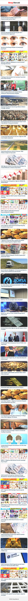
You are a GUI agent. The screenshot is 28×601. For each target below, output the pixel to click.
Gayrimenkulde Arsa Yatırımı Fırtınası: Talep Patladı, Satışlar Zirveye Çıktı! (12, 152)
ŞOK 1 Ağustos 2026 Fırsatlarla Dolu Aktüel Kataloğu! (11, 579)
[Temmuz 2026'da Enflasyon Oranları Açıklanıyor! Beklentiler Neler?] (14, 249)
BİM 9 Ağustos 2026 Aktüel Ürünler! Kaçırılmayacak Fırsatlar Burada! (14, 505)
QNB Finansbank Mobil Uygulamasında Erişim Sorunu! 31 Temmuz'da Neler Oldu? (12, 564)
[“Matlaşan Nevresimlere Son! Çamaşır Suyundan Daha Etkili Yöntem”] (14, 71)
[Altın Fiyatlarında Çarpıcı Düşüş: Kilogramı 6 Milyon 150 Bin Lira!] (14, 543)
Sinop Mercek (16, 599)
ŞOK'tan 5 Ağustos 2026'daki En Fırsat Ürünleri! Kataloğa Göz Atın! (12, 62)
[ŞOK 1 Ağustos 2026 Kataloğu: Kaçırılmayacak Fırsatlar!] (14, 484)
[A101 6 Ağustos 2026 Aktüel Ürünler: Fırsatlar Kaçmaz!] (14, 513)
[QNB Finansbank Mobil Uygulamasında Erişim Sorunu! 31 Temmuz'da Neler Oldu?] (14, 558)
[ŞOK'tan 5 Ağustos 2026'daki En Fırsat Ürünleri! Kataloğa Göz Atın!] (14, 56)
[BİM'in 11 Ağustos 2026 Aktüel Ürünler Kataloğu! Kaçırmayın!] (14, 454)
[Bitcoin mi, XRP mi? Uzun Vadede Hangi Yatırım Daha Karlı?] (14, 307)
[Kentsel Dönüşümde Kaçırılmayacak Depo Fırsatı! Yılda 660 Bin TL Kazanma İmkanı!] (14, 115)
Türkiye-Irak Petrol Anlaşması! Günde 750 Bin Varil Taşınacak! (13, 343)
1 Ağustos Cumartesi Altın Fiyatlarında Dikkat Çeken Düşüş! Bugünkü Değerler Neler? (12, 241)
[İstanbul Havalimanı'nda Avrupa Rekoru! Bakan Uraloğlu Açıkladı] (14, 100)
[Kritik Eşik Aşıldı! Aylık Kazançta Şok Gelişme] (14, 381)
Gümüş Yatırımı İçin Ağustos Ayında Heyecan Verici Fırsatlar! (14, 328)
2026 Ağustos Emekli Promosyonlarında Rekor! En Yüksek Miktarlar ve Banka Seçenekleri (13, 166)
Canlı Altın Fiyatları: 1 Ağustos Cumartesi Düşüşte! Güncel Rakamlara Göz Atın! (13, 401)
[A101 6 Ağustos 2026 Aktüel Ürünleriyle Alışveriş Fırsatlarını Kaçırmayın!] (14, 219)
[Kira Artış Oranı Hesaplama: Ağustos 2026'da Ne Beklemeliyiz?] (14, 175)
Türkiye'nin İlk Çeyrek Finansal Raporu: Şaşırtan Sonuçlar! (13, 594)
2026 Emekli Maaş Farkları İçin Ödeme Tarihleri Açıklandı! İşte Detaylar (12, 535)
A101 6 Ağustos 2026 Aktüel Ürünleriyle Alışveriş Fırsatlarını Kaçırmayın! (13, 226)
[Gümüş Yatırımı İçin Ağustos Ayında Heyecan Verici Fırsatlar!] (14, 322)
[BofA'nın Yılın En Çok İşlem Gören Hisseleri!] (14, 293)
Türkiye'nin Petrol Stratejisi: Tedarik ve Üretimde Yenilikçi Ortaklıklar (13, 431)
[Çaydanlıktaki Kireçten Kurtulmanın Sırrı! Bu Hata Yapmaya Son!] (14, 439)
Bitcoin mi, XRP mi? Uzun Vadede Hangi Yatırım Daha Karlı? (13, 313)
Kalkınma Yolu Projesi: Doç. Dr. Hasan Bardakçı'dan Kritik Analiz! (14, 358)
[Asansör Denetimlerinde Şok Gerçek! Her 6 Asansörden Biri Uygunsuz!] (14, 26)
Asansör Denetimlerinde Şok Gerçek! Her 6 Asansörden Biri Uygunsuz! (11, 33)
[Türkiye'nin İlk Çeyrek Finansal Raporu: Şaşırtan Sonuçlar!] (14, 588)
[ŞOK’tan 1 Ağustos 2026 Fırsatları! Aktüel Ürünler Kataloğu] (14, 189)
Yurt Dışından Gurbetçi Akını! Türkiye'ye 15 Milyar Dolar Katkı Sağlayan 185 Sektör (13, 416)
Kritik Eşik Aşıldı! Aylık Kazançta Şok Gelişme (12, 387)
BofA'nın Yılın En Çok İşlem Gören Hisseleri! (11, 299)
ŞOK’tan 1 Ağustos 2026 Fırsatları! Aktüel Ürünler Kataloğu (13, 196)
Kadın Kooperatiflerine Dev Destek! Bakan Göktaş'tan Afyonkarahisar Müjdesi (11, 92)
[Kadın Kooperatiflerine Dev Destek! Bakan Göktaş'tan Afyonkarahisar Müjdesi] (14, 86)
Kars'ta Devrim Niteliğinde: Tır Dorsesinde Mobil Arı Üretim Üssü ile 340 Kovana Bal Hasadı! (14, 270)
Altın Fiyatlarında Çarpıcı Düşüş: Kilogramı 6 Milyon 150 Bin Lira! (14, 550)
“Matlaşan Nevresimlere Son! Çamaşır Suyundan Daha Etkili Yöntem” (13, 77)
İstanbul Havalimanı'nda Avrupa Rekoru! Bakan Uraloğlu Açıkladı (13, 107)
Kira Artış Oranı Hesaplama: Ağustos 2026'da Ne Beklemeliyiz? (13, 181)
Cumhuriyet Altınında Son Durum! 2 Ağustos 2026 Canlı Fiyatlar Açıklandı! (13, 137)
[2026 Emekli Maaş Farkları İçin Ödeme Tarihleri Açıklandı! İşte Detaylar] (14, 528)
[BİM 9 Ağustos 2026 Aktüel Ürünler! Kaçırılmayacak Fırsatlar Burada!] (14, 498)
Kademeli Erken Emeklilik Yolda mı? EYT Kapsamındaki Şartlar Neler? (11, 18)
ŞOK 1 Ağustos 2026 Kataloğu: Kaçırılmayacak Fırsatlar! (12, 490)
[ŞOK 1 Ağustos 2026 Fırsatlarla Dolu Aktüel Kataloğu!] (14, 573)
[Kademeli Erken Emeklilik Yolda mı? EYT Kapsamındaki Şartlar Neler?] (14, 11)
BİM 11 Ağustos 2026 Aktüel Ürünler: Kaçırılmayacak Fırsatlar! (10, 211)
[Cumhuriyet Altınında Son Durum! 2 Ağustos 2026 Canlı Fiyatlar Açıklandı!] (14, 130)
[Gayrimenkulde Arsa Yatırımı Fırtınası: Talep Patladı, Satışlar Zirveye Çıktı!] (14, 145)
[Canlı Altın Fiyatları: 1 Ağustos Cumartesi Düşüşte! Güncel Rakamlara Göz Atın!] (14, 394)
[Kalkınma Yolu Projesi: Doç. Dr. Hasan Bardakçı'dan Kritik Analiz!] (14, 351)
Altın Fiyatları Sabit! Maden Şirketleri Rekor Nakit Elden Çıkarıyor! (13, 373)
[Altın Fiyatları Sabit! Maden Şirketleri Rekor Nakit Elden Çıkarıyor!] (14, 366)
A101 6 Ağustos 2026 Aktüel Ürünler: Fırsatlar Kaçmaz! (12, 520)
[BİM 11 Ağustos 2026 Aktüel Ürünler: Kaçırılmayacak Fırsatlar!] (14, 204)
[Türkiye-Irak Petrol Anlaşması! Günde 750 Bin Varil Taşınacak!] (14, 336)
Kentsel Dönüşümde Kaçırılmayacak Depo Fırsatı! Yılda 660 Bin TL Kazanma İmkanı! (13, 122)
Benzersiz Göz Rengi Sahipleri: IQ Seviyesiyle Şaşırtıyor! (12, 48)
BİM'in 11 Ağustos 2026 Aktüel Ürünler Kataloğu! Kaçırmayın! (13, 460)
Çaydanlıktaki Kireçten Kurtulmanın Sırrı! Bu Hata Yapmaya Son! (13, 446)
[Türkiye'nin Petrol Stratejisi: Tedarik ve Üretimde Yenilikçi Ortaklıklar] (14, 424)
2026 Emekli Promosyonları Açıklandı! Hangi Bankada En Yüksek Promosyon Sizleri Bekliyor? (13, 475)
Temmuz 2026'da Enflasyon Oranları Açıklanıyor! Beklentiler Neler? (13, 256)
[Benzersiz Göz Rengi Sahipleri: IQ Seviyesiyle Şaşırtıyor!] (14, 41)
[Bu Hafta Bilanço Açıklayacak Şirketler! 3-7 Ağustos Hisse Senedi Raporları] (14, 279)
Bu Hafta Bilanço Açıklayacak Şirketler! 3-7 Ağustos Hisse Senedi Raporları (14, 285)
